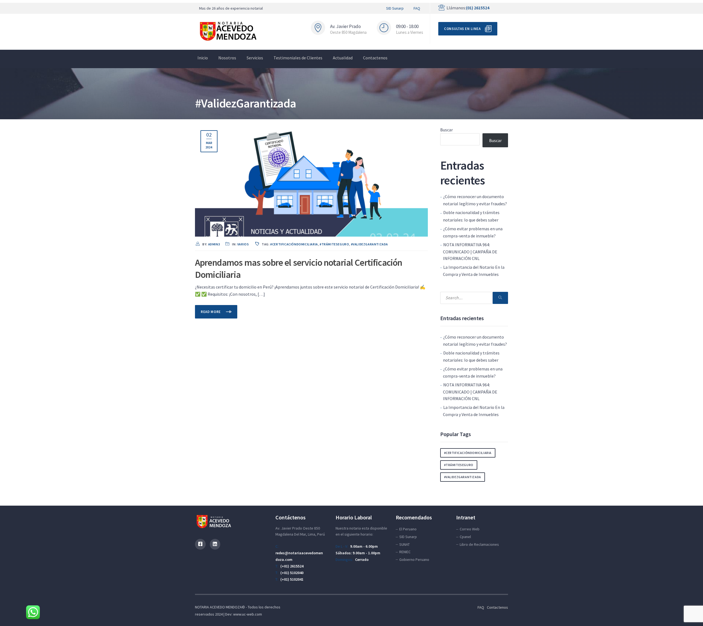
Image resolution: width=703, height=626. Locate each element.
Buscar (446, 129)
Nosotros (227, 57)
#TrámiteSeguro (334, 244)
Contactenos (375, 57)
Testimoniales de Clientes (298, 57)
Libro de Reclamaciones (479, 544)
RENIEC (405, 551)
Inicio (202, 57)
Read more (211, 311)
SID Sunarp (395, 8)
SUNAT (404, 544)
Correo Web (469, 529)
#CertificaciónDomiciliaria (294, 244)
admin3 (214, 244)
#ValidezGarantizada (369, 244)
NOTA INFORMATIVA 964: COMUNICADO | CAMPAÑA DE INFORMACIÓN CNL (470, 251)
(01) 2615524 (477, 7)
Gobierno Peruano (414, 559)
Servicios (255, 57)
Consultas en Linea (462, 28)
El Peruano (408, 529)
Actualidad (343, 57)
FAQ (417, 8)
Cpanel (465, 536)
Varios (243, 244)
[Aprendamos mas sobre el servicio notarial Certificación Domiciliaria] (311, 180)
